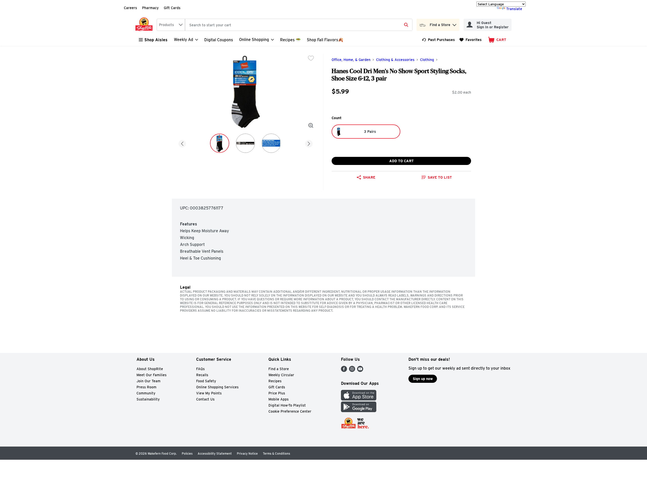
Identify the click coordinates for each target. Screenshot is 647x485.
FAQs (200, 369)
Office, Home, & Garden (351, 60)
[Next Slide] (309, 143)
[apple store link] (358, 399)
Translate (514, 9)
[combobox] (171, 25)
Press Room (146, 387)
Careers (130, 8)
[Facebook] (344, 370)
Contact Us (205, 399)
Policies (187, 453)
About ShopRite (149, 369)
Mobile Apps (278, 399)
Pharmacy (150, 8)
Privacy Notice (247, 453)
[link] (438, 39)
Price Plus (276, 393)
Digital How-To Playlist (287, 405)
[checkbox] (311, 58)
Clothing (427, 60)
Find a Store (278, 369)
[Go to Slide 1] (219, 143)
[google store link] (358, 410)
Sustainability (148, 399)
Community (145, 393)
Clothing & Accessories (395, 60)
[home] (145, 24)
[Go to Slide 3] (271, 143)
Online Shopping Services (217, 387)
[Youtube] (360, 370)
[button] (454, 23)
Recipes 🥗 (290, 39)
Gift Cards (172, 8)
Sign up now (423, 379)
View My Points (209, 393)
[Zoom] (311, 125)
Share (369, 177)
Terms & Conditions (276, 453)
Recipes (275, 381)
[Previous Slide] (182, 143)
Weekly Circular (281, 375)
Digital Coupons (218, 39)
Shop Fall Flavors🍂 (325, 39)
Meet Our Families (151, 375)
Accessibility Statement (215, 453)
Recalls (202, 375)
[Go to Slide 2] (245, 143)
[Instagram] (352, 370)
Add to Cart (401, 161)
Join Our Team (148, 381)
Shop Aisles (156, 39)
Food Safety (206, 381)
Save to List (440, 177)
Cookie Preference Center (289, 411)
